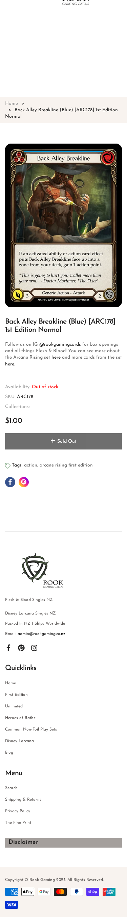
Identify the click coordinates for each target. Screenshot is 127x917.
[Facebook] (8, 647)
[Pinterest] (21, 647)
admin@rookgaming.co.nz (41, 634)
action (30, 465)
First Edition (16, 695)
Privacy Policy (17, 811)
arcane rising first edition (66, 465)
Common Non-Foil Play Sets (31, 729)
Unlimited (14, 706)
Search (11, 788)
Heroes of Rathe (20, 718)
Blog (9, 753)
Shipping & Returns (23, 800)
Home (10, 683)
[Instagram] (34, 647)
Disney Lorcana (19, 741)
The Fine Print (18, 823)
